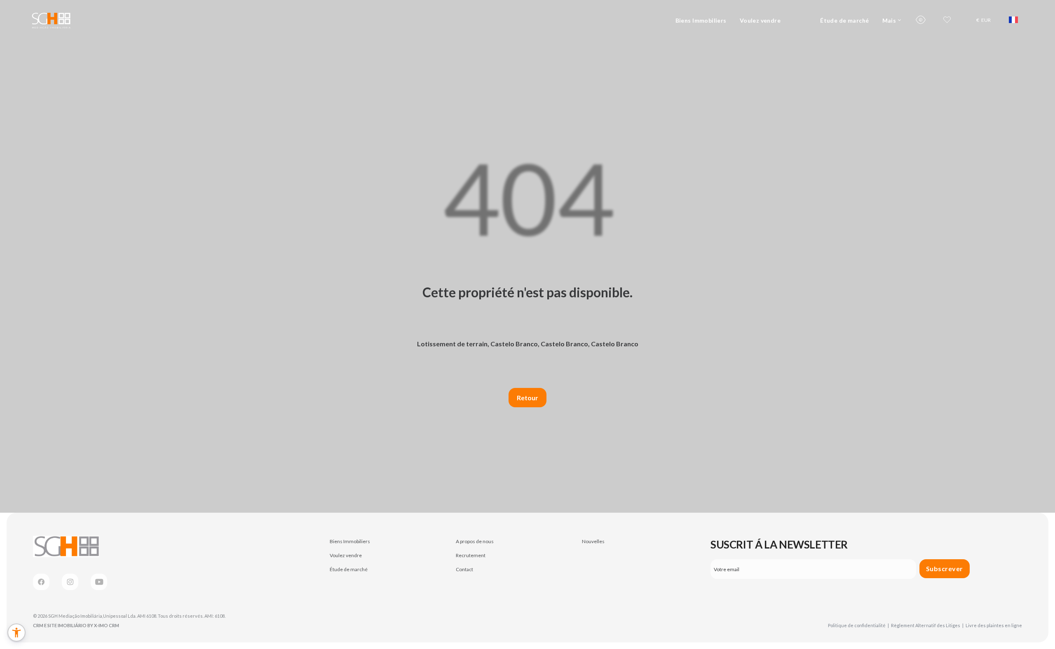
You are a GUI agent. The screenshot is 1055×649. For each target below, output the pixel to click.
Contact (464, 569)
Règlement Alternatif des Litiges (927, 625)
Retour (527, 398)
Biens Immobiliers (701, 20)
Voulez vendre (760, 20)
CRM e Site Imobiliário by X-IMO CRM (76, 625)
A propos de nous (475, 541)
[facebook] (41, 582)
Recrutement (470, 555)
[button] (16, 632)
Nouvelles (593, 541)
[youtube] (99, 582)
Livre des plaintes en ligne (994, 625)
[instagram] (70, 582)
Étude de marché (844, 20)
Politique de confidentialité (858, 625)
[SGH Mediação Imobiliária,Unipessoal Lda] (51, 20)
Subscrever (944, 568)
